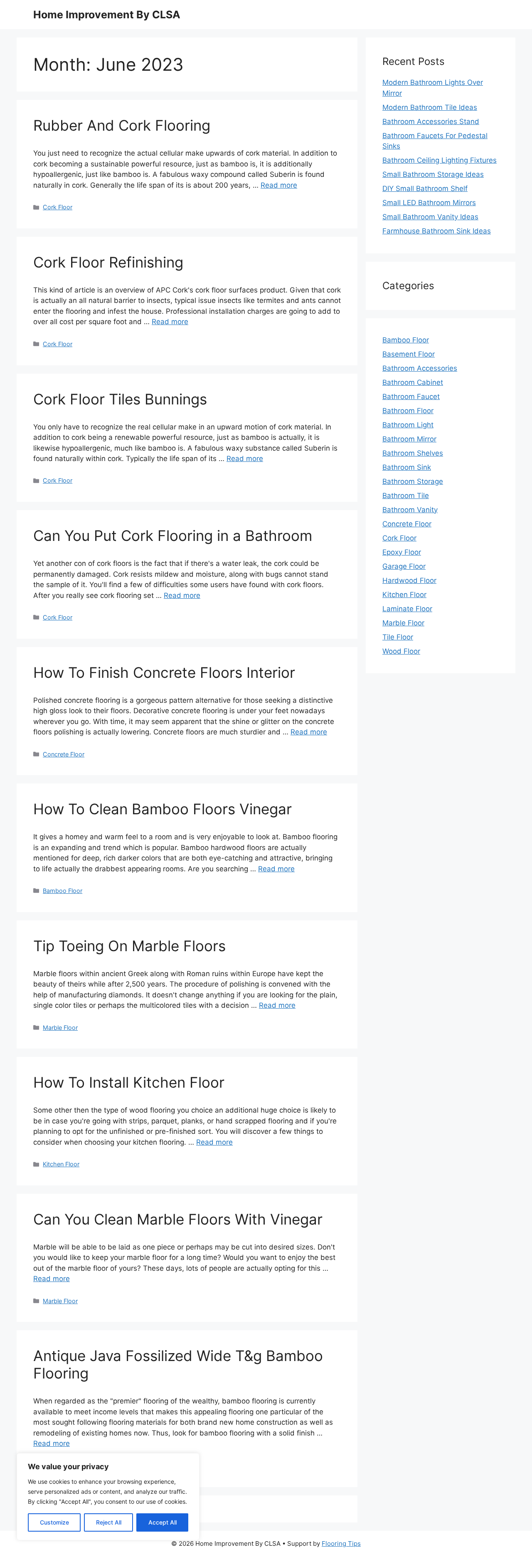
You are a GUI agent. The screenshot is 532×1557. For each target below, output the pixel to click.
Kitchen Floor (61, 1164)
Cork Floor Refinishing (108, 262)
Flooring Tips (341, 1543)
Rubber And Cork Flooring (121, 125)
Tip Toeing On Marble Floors (129, 946)
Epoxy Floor (401, 552)
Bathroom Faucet (411, 396)
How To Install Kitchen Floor (128, 1082)
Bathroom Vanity (410, 510)
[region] (108, 1496)
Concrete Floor (63, 754)
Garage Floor (404, 566)
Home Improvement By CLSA (106, 14)
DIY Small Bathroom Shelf (425, 188)
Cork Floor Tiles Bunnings (120, 399)
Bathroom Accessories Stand (430, 121)
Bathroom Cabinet (412, 382)
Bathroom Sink (406, 467)
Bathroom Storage (412, 481)
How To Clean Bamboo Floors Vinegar (162, 809)
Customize (54, 1522)
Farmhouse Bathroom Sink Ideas (436, 231)
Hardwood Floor (409, 580)
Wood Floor (401, 651)
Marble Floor (60, 1027)
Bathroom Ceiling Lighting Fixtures (439, 160)
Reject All (108, 1522)
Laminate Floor (407, 609)
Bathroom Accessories (419, 368)
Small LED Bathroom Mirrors (429, 202)
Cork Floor (57, 207)
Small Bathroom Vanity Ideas (430, 217)
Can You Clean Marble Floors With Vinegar (178, 1219)
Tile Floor (397, 637)
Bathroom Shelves (412, 453)
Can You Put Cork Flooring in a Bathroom (172, 535)
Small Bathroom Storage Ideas (433, 174)
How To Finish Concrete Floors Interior (164, 672)
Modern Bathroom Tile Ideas (429, 107)
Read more (279, 185)
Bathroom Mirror (409, 439)
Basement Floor (408, 354)
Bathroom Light (407, 425)
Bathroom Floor (407, 411)
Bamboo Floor (62, 890)
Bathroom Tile (405, 495)
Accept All (162, 1522)
